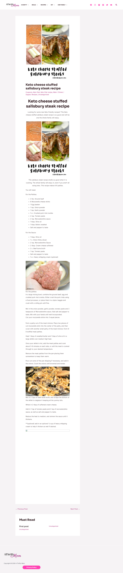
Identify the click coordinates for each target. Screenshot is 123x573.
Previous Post (22, 509)
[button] (28, 5)
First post (24, 526)
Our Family (61, 5)
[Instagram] (95, 5)
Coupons (29, 92)
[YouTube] (111, 5)
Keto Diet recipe (46, 92)
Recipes (43, 5)
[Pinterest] (103, 5)
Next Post (75, 509)
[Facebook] (91, 5)
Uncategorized (43, 94)
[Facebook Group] (99, 5)
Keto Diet (36, 92)
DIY (52, 5)
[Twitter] (107, 5)
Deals (34, 5)
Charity (24, 5)
